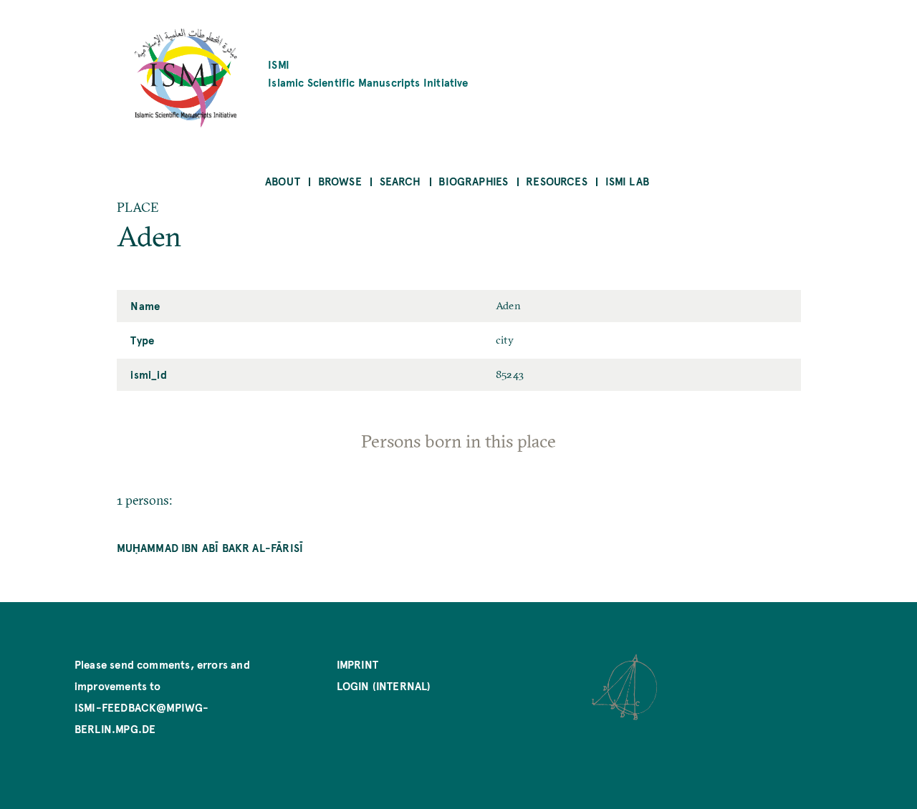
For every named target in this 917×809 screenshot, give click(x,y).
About (282, 180)
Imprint (357, 664)
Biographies (473, 180)
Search (400, 180)
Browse (340, 180)
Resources (556, 180)
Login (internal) (384, 685)
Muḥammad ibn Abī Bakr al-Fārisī (210, 547)
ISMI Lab (627, 180)
